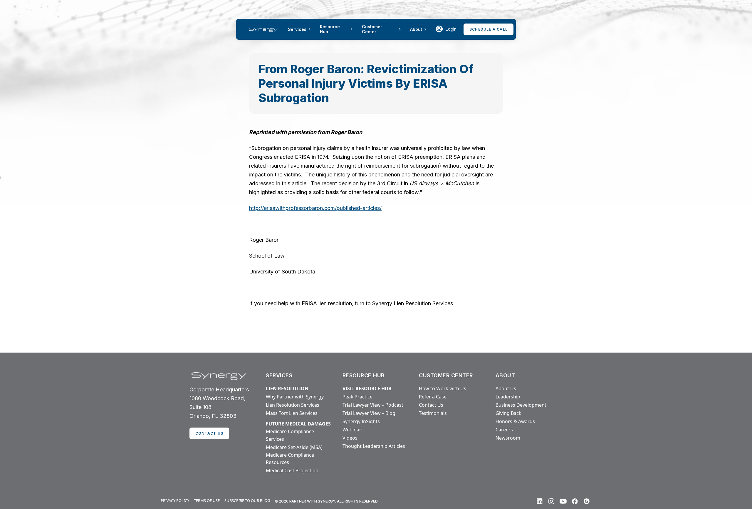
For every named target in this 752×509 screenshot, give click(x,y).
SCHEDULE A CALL (488, 29)
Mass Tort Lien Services (292, 413)
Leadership (508, 396)
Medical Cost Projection (292, 470)
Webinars (353, 429)
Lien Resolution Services (292, 405)
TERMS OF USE (207, 500)
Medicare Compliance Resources (290, 459)
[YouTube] (563, 501)
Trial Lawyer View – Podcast (373, 405)
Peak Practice (357, 396)
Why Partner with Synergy (295, 396)
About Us (506, 388)
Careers (504, 429)
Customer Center (372, 29)
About (416, 29)
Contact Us (431, 405)
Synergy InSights (361, 421)
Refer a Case (432, 396)
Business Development (521, 405)
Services (297, 29)
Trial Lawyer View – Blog (369, 413)
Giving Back (508, 413)
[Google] (586, 501)
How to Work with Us (442, 388)
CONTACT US (209, 433)
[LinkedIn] (539, 501)
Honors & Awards (515, 421)
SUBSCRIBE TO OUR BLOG (247, 500)
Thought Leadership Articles (374, 446)
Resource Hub (330, 29)
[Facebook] (575, 501)
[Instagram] (551, 501)
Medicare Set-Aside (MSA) (294, 447)
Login (450, 29)
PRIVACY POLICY (175, 500)
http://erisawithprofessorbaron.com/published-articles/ (315, 208)
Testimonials (433, 413)
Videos (350, 438)
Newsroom (508, 438)
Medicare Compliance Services (290, 435)
